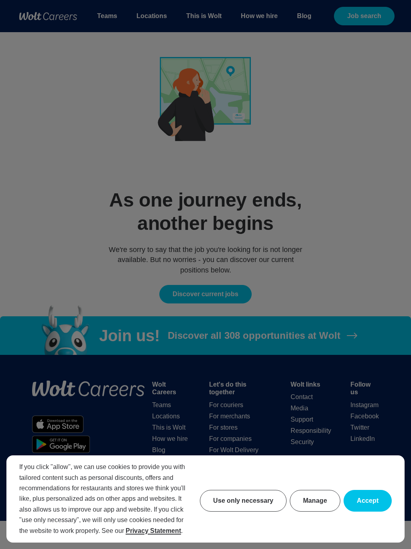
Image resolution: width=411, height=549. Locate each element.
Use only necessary (243, 500)
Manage (315, 500)
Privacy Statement (153, 530)
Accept (367, 500)
